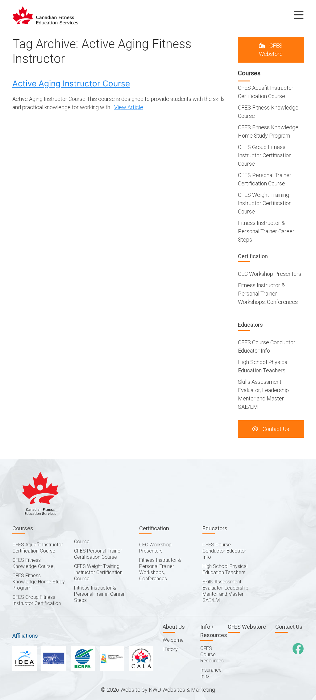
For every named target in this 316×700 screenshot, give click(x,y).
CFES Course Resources (212, 654)
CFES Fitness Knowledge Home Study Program (38, 582)
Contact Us (275, 429)
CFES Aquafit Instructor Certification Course (37, 548)
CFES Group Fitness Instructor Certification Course (265, 155)
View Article (128, 107)
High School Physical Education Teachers (224, 569)
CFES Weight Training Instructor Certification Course (265, 203)
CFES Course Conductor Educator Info (224, 551)
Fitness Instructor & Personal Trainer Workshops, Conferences (268, 293)
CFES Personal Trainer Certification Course (98, 554)
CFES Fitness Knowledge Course (32, 563)
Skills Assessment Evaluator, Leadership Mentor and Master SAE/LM (225, 591)
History (170, 649)
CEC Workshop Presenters (269, 274)
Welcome (173, 640)
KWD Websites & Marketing (182, 689)
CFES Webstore (271, 49)
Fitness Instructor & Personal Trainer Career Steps (266, 231)
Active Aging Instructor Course (71, 83)
